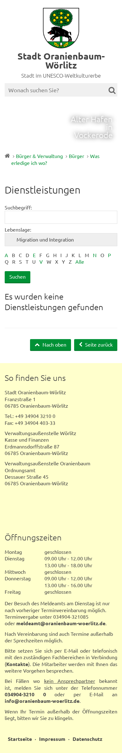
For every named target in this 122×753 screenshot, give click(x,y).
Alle (79, 261)
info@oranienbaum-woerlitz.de (42, 701)
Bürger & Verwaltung (39, 156)
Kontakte (17, 664)
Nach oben (53, 344)
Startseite (20, 739)
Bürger (76, 156)
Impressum (52, 739)
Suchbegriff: (18, 207)
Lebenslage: (18, 229)
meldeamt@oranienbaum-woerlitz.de (60, 623)
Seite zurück (98, 344)
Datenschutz (87, 739)
